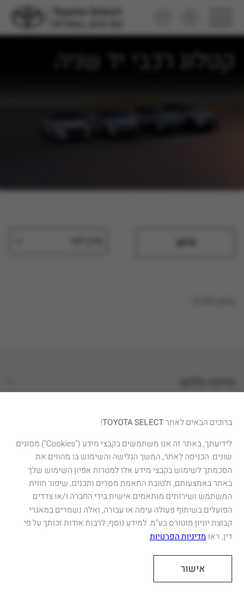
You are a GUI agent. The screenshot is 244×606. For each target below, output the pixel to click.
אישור (193, 569)
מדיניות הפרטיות (178, 536)
